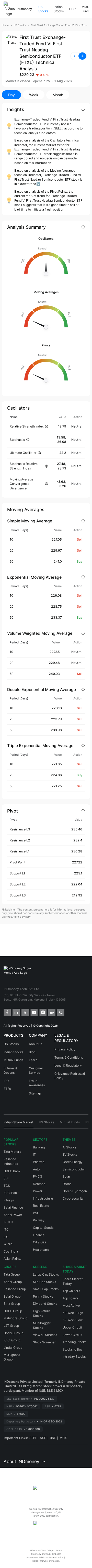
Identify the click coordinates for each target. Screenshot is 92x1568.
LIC (6, 1237)
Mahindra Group (15, 1318)
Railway (38, 1220)
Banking (39, 1147)
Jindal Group (13, 1348)
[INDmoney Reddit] (51, 1012)
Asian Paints (12, 1258)
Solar (66, 1176)
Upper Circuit (72, 1327)
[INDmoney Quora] (60, 1012)
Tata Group (12, 1274)
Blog (32, 1052)
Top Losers (70, 1298)
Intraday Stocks (74, 1356)
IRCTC (8, 1222)
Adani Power (13, 1215)
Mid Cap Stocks (44, 1282)
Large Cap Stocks (46, 1274)
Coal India (11, 1251)
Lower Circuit (72, 1335)
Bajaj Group (12, 1296)
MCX (63, 1438)
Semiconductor (74, 1169)
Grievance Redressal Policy (69, 1076)
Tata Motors (12, 1152)
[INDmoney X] (24, 1012)
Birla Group (12, 1304)
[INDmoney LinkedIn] (16, 1012)
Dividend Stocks (45, 1304)
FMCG (37, 1176)
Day (11, 95)
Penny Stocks (43, 1296)
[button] (78, 56)
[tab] (18, 1124)
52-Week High (73, 1313)
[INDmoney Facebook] (7, 1012)
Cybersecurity (73, 1198)
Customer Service (36, 1070)
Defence (39, 1184)
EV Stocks (70, 1154)
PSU (36, 1213)
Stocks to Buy (73, 1349)
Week (33, 95)
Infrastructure (43, 1198)
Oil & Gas (39, 1242)
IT (34, 1154)
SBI (6, 1178)
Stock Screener (44, 1342)
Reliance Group (15, 1289)
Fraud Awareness (37, 1083)
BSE (53, 1438)
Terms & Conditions (68, 1057)
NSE (43, 1438)
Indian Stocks (59, 9)
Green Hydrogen (75, 1191)
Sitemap (35, 1093)
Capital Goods (43, 1228)
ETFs (72, 9)
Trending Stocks (74, 1342)
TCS (7, 1186)
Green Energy (73, 1162)
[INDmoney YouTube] (33, 1012)
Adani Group (13, 1282)
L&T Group (11, 1326)
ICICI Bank (11, 1193)
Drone (67, 1184)
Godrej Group (13, 1333)
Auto (36, 1169)
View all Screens (45, 1335)
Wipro (8, 1244)
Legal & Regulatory (68, 1065)
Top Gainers (71, 1291)
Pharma (38, 1162)
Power (37, 1191)
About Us (35, 1044)
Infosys (9, 1200)
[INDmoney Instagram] (42, 1012)
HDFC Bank (12, 1171)
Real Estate (41, 1206)
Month (58, 95)
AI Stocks (69, 1147)
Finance (38, 1235)
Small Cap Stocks (46, 1289)
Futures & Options (10, 1070)
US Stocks (43, 9)
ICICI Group (12, 1340)
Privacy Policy (64, 1049)
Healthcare (41, 1250)
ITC (6, 1229)
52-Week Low (73, 1320)
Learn (33, 1060)
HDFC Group (13, 1311)
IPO (6, 1081)
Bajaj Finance (13, 1207)
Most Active (71, 1305)
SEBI (32, 1438)
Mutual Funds (13, 1060)
